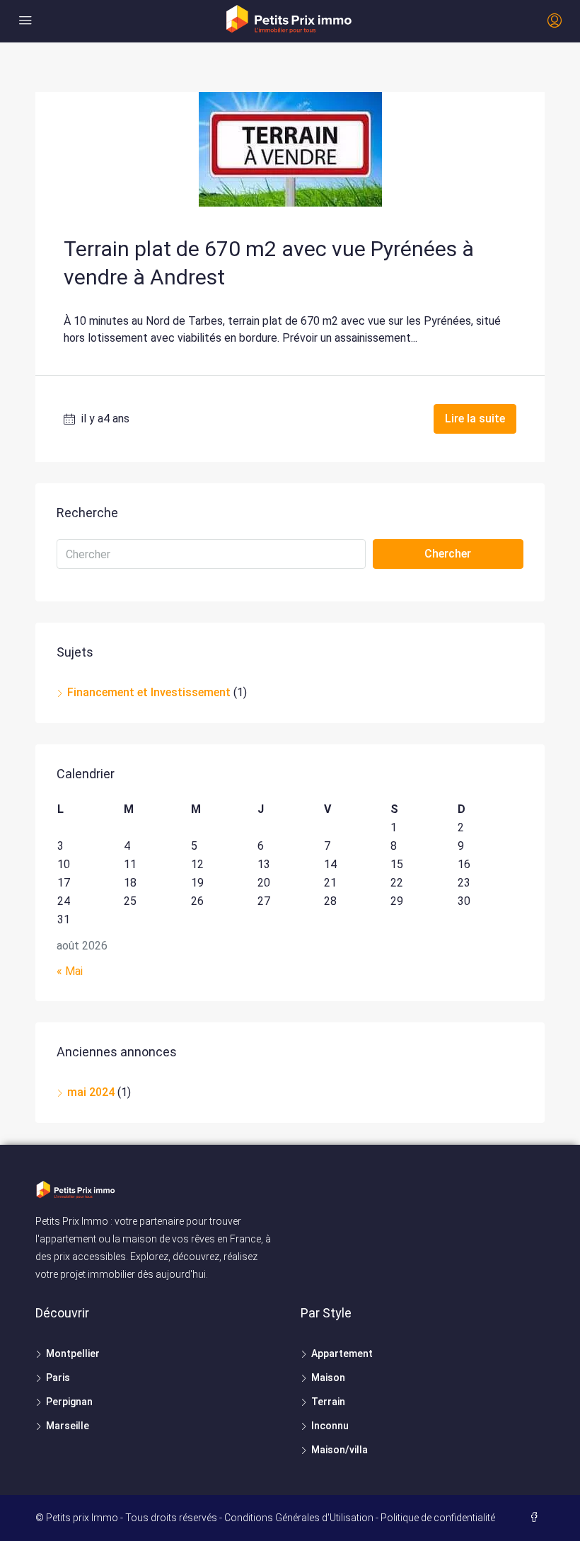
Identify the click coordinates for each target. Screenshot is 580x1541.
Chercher (447, 553)
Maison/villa (339, 1449)
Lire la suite (475, 418)
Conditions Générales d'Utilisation (298, 1517)
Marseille (67, 1425)
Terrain (328, 1401)
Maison (328, 1377)
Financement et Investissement (149, 692)
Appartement (342, 1353)
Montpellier (73, 1353)
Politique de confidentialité (438, 1517)
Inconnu (330, 1425)
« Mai (70, 971)
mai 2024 (91, 1092)
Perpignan (69, 1401)
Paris (58, 1377)
